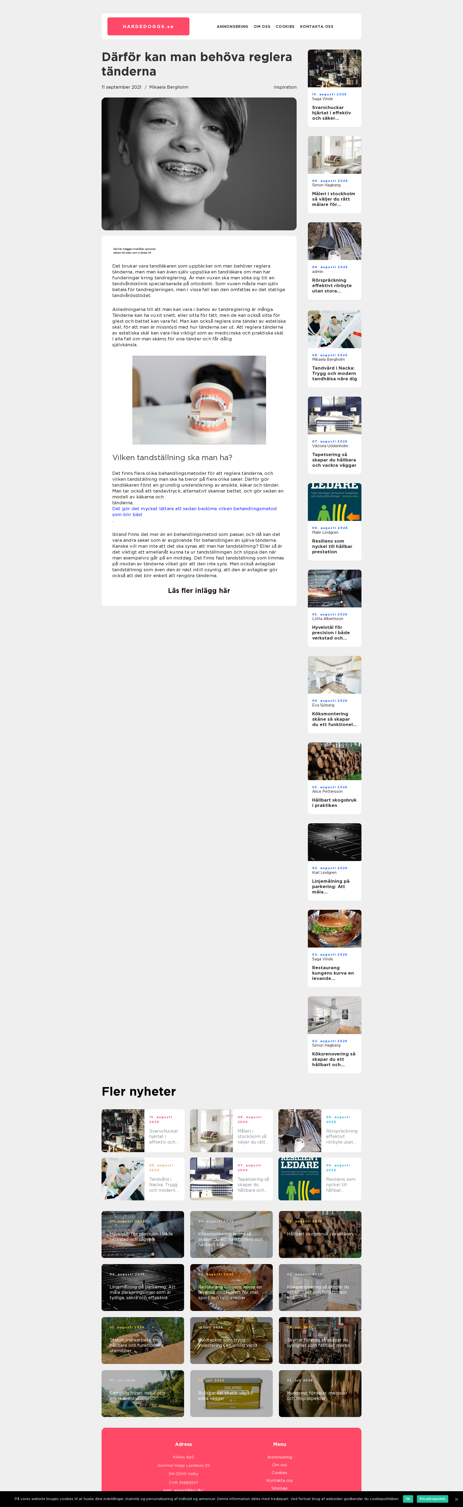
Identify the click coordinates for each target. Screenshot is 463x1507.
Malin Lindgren (325, 532)
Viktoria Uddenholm (330, 446)
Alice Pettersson (327, 791)
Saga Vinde (322, 99)
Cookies (285, 26)
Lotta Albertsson (327, 619)
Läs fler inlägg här (199, 591)
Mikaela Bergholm (168, 87)
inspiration (285, 87)
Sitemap (279, 1488)
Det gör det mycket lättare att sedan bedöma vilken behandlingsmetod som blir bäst (194, 511)
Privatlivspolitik (433, 1499)
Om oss (262, 26)
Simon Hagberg (326, 185)
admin (317, 271)
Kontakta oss (316, 26)
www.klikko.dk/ (189, 1490)
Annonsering (232, 26)
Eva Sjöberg (323, 705)
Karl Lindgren (324, 872)
